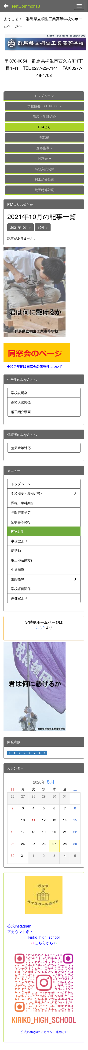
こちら (41, 627)
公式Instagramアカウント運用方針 (44, 1032)
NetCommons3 (26, 6)
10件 (42, 227)
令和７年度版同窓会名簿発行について (34, 366)
